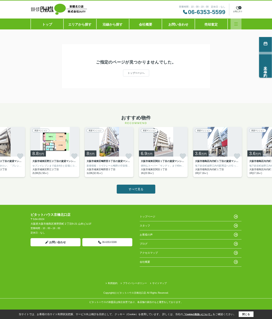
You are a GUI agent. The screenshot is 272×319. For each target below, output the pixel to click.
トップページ (147, 216)
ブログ (143, 243)
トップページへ (136, 73)
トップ (47, 24)
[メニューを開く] (236, 24)
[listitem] (55, 152)
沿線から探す (113, 24)
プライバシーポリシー (135, 283)
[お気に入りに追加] (20, 156)
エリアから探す (80, 24)
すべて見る (136, 189)
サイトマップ (159, 283)
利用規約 (112, 283)
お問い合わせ (178, 24)
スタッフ (145, 225)
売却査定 (211, 24)
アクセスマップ (149, 252)
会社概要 (145, 24)
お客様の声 (146, 234)
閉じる (246, 314)
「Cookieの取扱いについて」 (198, 314)
